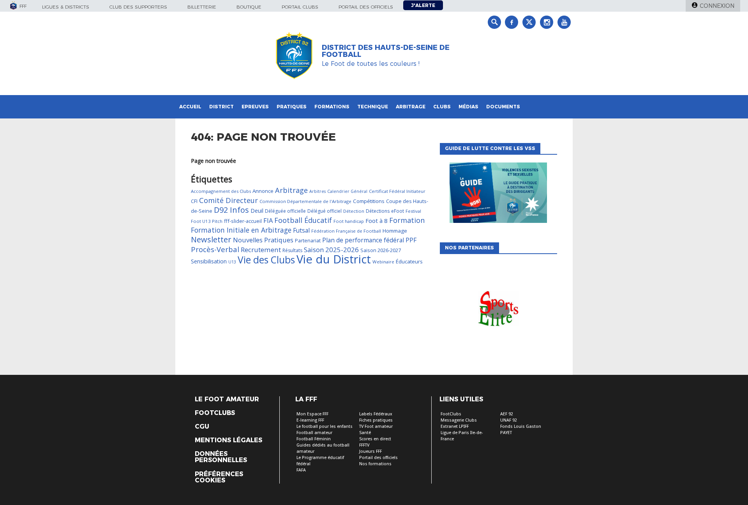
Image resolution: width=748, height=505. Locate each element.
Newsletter (211, 239)
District (221, 106)
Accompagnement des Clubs (221, 191)
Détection (353, 211)
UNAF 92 (508, 420)
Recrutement (261, 249)
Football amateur (314, 432)
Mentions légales (228, 440)
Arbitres (317, 191)
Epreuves (255, 106)
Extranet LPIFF (455, 426)
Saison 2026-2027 (380, 250)
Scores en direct (375, 438)
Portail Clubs (300, 7)
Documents (503, 106)
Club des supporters (138, 7)
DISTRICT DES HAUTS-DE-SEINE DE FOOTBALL (386, 51)
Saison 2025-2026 (331, 249)
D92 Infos (231, 210)
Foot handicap (348, 221)
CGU (202, 427)
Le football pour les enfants (324, 426)
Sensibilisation (209, 261)
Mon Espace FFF (312, 414)
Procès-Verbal (215, 249)
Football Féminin (313, 438)
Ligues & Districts (65, 7)
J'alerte (423, 5)
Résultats (292, 250)
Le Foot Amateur (227, 399)
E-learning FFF (310, 420)
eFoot (397, 211)
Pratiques (292, 106)
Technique (372, 106)
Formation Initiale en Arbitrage (241, 230)
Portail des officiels (366, 7)
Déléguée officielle (285, 211)
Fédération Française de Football (346, 231)
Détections (378, 211)
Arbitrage (410, 106)
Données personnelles (221, 457)
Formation (407, 220)
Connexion (717, 5)
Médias (468, 106)
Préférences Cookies (219, 477)
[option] (498, 310)
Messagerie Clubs (459, 420)
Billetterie (201, 7)
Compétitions (369, 201)
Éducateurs (409, 261)
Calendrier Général (347, 191)
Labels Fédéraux (375, 414)
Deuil (257, 210)
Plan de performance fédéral (363, 240)
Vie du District (333, 259)
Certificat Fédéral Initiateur (397, 191)
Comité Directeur (228, 200)
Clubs (442, 106)
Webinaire (383, 262)
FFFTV (364, 445)
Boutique (248, 7)
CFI (194, 201)
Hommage (395, 230)
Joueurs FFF (370, 451)
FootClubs (451, 414)
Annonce (262, 190)
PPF (411, 240)
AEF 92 (506, 414)
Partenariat (308, 240)
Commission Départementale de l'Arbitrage (305, 201)
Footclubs (215, 413)
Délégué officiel (324, 211)
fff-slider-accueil (243, 220)
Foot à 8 (376, 220)
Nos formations (375, 463)
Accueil (190, 106)
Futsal (301, 230)
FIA (268, 220)
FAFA (301, 470)
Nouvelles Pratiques (263, 240)
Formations (331, 106)
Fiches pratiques (376, 420)
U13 (232, 262)
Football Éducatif (303, 220)
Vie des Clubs (266, 259)
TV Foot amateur (376, 426)
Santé (365, 432)
